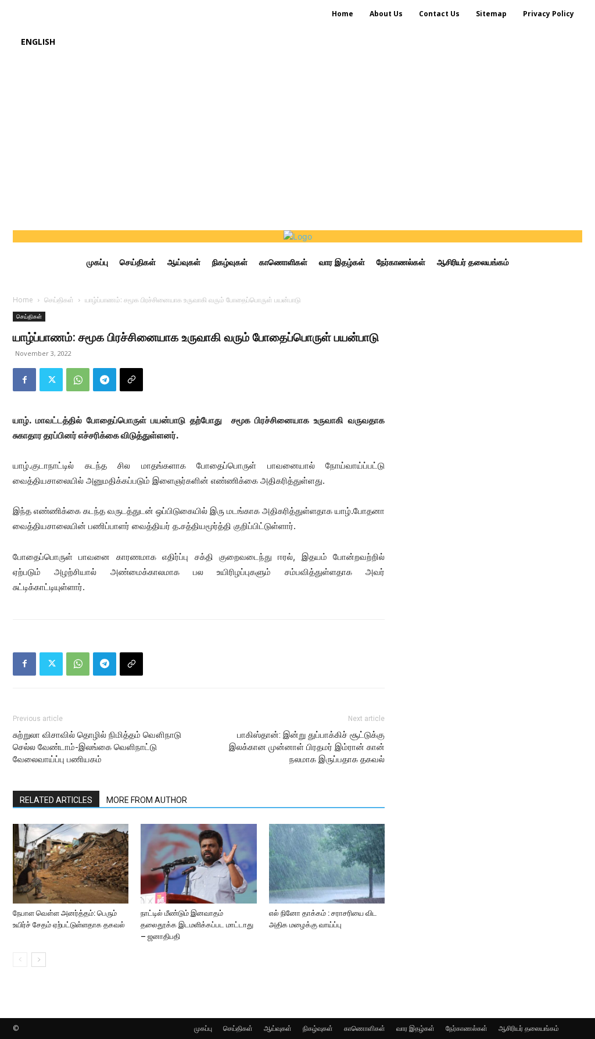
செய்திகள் (59, 300)
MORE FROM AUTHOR (146, 800)
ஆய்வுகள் (278, 1028)
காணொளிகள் (364, 1028)
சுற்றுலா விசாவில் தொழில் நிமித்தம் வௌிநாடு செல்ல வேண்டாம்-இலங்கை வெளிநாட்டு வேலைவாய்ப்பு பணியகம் (97, 747)
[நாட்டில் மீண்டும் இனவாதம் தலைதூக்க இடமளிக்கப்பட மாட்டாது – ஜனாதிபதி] (198, 864)
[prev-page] (20, 959)
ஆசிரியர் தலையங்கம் (529, 1028)
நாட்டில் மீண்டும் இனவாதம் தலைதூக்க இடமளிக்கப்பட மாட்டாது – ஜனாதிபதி (197, 925)
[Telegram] (104, 379)
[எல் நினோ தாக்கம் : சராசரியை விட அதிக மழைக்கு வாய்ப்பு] (327, 864)
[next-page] (38, 959)
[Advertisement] (297, 143)
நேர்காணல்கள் (467, 1028)
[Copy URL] (131, 379)
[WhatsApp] (77, 379)
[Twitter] (51, 379)
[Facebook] (24, 379)
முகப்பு (203, 1028)
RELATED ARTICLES (56, 800)
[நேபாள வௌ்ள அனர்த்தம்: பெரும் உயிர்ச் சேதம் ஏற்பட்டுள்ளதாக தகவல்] (70, 864)
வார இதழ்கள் (415, 1028)
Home (23, 300)
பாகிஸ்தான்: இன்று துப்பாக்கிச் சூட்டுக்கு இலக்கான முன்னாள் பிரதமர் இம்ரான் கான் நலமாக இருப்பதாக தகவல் (307, 747)
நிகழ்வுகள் (318, 1028)
